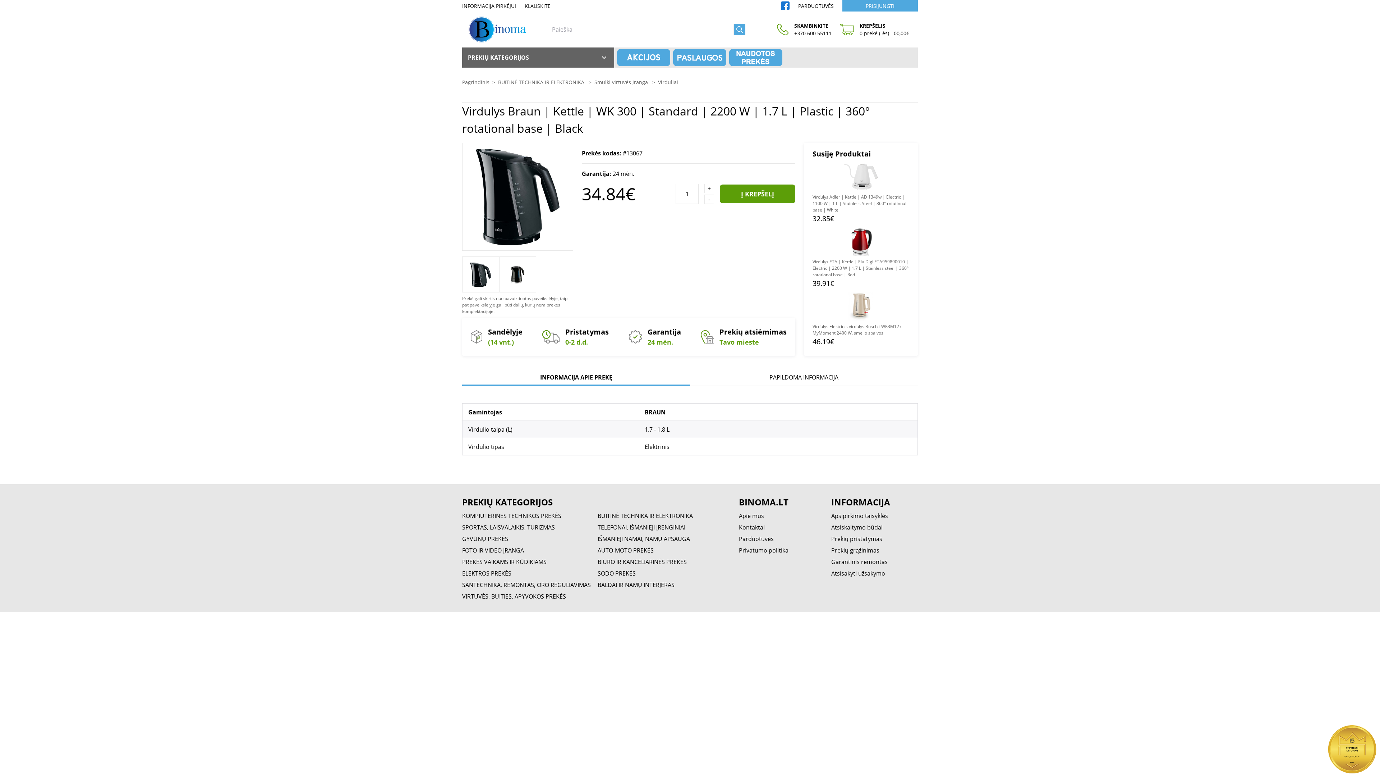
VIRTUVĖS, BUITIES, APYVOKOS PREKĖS (514, 596)
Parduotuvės (816, 6)
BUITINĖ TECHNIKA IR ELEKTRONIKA (542, 82)
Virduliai (668, 82)
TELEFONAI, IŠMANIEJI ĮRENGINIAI (641, 527)
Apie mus (751, 516)
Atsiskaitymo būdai (857, 527)
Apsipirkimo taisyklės (859, 516)
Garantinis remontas (859, 562)
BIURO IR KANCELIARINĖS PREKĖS (642, 562)
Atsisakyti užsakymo (858, 573)
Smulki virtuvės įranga (621, 82)
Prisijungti (880, 6)
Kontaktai (752, 527)
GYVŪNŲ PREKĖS (485, 539)
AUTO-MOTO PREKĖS (626, 550)
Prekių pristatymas (856, 539)
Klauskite (538, 6)
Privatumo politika (763, 550)
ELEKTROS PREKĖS (486, 573)
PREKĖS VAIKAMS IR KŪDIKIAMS (504, 562)
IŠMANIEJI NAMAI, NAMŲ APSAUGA (644, 539)
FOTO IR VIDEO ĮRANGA (493, 550)
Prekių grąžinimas (855, 550)
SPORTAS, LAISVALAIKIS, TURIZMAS (508, 527)
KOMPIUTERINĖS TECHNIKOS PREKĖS (511, 516)
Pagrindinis (475, 82)
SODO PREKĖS (617, 573)
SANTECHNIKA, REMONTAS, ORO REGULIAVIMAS (526, 585)
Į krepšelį (757, 194)
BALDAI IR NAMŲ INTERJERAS (636, 585)
